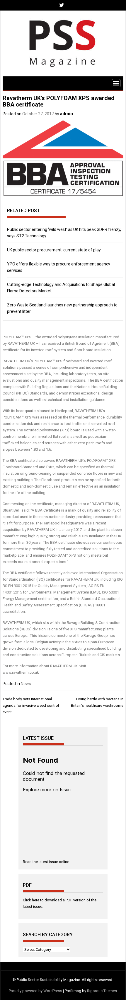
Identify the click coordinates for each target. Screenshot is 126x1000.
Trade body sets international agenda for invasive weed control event (31, 705)
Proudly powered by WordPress (35, 991)
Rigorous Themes (102, 991)
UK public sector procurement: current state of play (54, 250)
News (26, 683)
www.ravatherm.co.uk (21, 672)
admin (66, 113)
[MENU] (116, 83)
